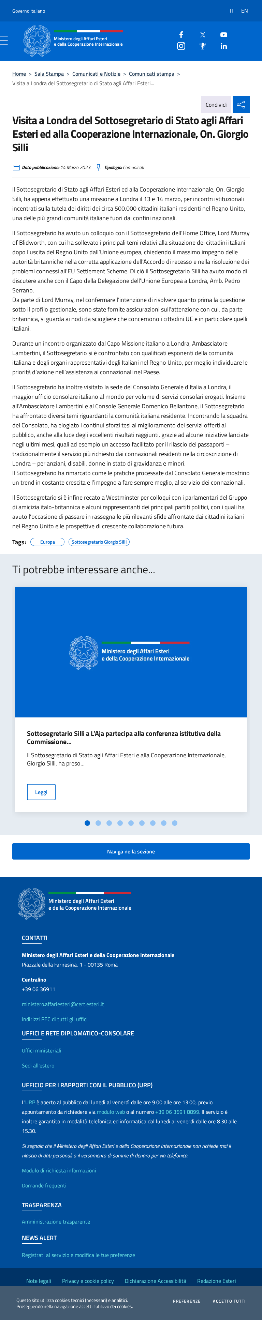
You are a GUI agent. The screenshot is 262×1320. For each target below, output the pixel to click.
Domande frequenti (44, 1185)
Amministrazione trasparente (56, 1221)
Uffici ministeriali (41, 1050)
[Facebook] (178, 34)
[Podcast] (200, 45)
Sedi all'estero (38, 1065)
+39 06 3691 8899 (177, 1112)
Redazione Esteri (216, 1281)
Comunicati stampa (151, 74)
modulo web (111, 1112)
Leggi (41, 792)
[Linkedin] (221, 45)
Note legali (38, 1281)
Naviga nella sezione (131, 851)
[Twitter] (200, 34)
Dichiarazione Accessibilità (155, 1281)
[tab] (87, 823)
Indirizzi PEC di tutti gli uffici (55, 1019)
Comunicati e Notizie (96, 74)
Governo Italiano (28, 10)
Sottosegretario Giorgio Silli (99, 541)
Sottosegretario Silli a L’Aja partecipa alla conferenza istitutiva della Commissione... (124, 737)
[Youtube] (221, 34)
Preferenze (187, 1301)
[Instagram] (178, 45)
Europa (47, 541)
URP (30, 1102)
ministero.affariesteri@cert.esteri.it (63, 1004)
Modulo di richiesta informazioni (59, 1170)
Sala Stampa (49, 74)
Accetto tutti (229, 1301)
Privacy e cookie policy (88, 1281)
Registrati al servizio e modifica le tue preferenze (78, 1255)
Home (19, 74)
